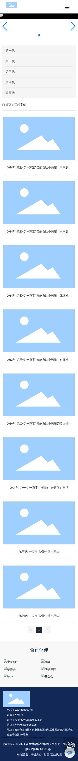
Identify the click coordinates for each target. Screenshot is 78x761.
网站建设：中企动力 (29, 754)
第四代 (10, 82)
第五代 (10, 93)
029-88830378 (24, 709)
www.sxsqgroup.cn (26, 724)
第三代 (10, 72)
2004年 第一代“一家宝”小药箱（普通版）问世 (39, 487)
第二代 (10, 61)
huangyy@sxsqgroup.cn (28, 719)
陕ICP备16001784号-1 (39, 749)
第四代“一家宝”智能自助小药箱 (39, 615)
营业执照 (56, 754)
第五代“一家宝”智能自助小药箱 (39, 551)
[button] (39, 35)
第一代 (10, 50)
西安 (46, 754)
